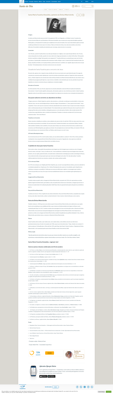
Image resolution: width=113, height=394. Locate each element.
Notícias (36, 1)
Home (45, 9)
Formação (31, 1)
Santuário (48, 1)
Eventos (26, 1)
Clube (44, 1)
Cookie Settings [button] (101, 391)
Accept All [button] (109, 391)
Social (59, 1)
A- (80, 15)
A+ (77, 15)
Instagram (88, 387)
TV (81, 1)
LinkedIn (92, 387)
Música (40, 1)
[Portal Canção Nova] (21, 1)
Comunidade (54, 1)
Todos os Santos (52, 9)
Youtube (85, 387)
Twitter (81, 387)
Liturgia (66, 9)
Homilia (61, 9)
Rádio (86, 1)
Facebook (77, 387)
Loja (92, 1)
